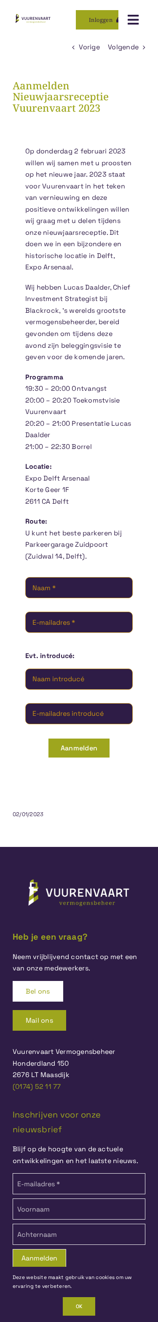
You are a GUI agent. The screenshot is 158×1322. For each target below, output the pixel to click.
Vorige (89, 47)
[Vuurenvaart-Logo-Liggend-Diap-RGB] (79, 875)
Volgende (123, 47)
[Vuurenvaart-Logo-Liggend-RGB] (33, 14)
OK (79, 1306)
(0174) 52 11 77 (37, 1086)
